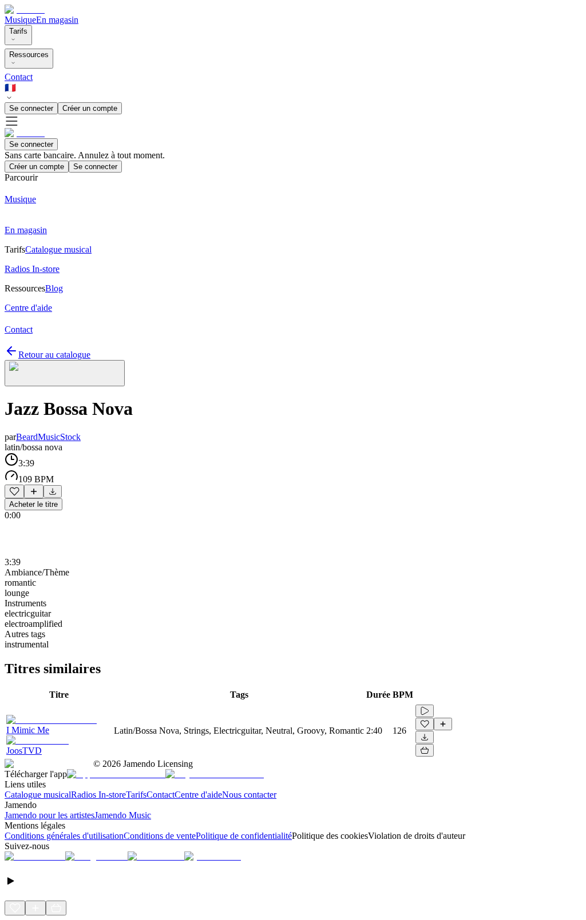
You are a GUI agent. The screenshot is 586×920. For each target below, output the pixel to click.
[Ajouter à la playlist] (33, 491)
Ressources (29, 54)
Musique (20, 20)
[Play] (65, 373)
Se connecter (31, 108)
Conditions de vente (160, 836)
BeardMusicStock (48, 437)
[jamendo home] (25, 9)
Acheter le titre (33, 504)
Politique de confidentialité (244, 836)
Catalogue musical (38, 794)
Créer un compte (89, 108)
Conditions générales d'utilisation (64, 836)
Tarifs (18, 31)
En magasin (57, 20)
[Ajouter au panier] (424, 750)
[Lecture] (424, 711)
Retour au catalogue (54, 354)
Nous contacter (249, 794)
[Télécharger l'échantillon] (52, 491)
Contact (19, 77)
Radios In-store (98, 794)
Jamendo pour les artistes (49, 815)
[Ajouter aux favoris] (14, 491)
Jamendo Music (122, 815)
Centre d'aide (198, 794)
